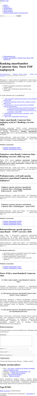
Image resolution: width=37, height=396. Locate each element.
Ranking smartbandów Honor (12, 223)
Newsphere (29, 393)
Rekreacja (6, 6)
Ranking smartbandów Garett (12, 266)
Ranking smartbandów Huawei (12, 149)
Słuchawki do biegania (15, 374)
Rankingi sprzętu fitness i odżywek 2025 (15, 13)
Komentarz (18, 334)
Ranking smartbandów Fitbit (11, 147)
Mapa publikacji (8, 11)
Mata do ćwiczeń (14, 376)
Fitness (5, 5)
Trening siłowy (7, 9)
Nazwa (2, 348)
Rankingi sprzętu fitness (20, 74)
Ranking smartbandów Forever (12, 224)
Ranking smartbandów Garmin (12, 268)
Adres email (4, 352)
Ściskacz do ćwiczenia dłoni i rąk (20, 371)
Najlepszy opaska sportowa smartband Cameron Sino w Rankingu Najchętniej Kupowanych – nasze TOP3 (22, 108)
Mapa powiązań (4, 390)
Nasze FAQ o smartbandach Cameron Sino (16, 116)
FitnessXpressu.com (5, 74)
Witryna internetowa (6, 355)
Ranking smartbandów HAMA (12, 221)
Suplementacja (7, 8)
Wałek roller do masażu (18, 373)
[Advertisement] (18, 36)
